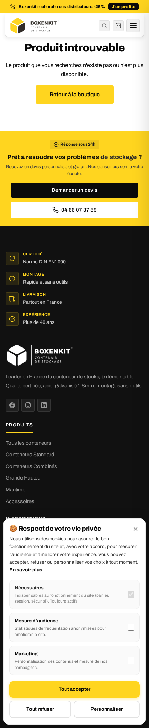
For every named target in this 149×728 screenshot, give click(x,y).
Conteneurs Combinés (31, 466)
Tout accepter (74, 689)
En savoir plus (25, 569)
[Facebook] (12, 405)
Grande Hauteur (24, 478)
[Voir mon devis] (118, 25)
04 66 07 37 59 (79, 210)
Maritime (15, 489)
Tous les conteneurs (28, 443)
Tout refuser (40, 709)
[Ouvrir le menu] (133, 25)
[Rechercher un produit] (104, 25)
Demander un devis (74, 190)
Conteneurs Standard (30, 454)
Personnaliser (106, 709)
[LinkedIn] (44, 405)
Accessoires (20, 501)
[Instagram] (28, 405)
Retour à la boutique (75, 94)
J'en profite (123, 6)
